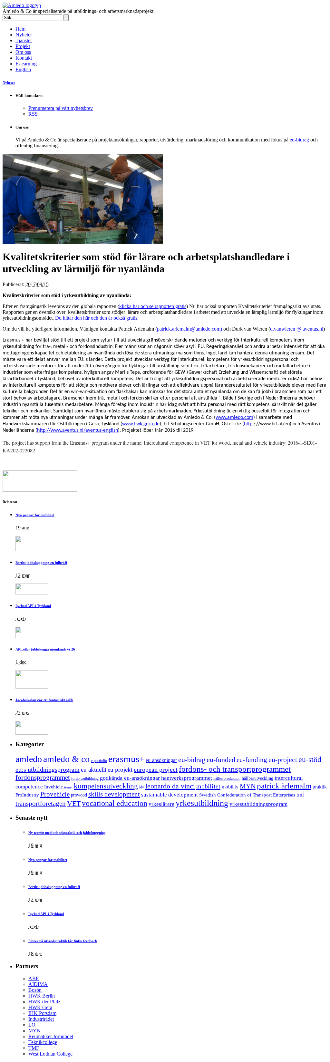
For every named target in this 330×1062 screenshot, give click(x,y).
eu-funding (252, 760)
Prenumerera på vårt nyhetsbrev (60, 108)
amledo (28, 759)
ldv (141, 787)
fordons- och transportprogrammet (235, 768)
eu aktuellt (93, 769)
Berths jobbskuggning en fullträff (41, 563)
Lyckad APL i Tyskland (33, 606)
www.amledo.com (234, 417)
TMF (33, 1048)
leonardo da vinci (170, 786)
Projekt (22, 46)
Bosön (35, 990)
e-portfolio (99, 761)
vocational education (114, 803)
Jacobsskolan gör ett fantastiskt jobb (44, 700)
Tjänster (23, 40)
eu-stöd (309, 759)
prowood (79, 795)
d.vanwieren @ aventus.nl (296, 329)
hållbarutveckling (257, 778)
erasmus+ (126, 759)
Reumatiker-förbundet (50, 1036)
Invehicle (53, 786)
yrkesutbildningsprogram (258, 804)
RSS (33, 114)
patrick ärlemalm (284, 785)
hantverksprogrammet (186, 778)
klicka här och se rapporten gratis (152, 306)
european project (156, 769)
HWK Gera (40, 1007)
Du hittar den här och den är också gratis (96, 318)
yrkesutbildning (202, 803)
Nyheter (23, 34)
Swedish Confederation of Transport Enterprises (247, 794)
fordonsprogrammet (42, 777)
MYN (248, 786)
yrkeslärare (161, 804)
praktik (320, 786)
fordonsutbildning (85, 778)
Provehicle (55, 794)
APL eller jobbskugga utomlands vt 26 (45, 649)
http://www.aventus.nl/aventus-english (77, 430)
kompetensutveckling (106, 786)
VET (74, 803)
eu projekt (120, 769)
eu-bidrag (299, 139)
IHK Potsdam (42, 1013)
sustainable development (169, 795)
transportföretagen (40, 803)
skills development (114, 794)
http (249, 424)
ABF (33, 978)
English (23, 69)
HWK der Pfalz (44, 1001)
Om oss (23, 52)
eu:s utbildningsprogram (47, 769)
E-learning (26, 63)
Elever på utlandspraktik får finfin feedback (62, 941)
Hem (20, 29)
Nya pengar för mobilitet (34, 515)
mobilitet (208, 786)
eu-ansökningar (161, 760)
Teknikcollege (42, 1042)
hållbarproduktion (226, 778)
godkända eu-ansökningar (130, 778)
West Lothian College (50, 1054)
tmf (300, 795)
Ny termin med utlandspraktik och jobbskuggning (67, 833)
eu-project (282, 760)
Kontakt (23, 58)
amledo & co (66, 759)
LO (31, 1025)
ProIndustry (27, 794)
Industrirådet (41, 1019)
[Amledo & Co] (22, 5)
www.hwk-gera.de (141, 424)
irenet (68, 787)
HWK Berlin (41, 996)
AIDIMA (38, 984)
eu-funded (221, 760)
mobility (230, 787)
